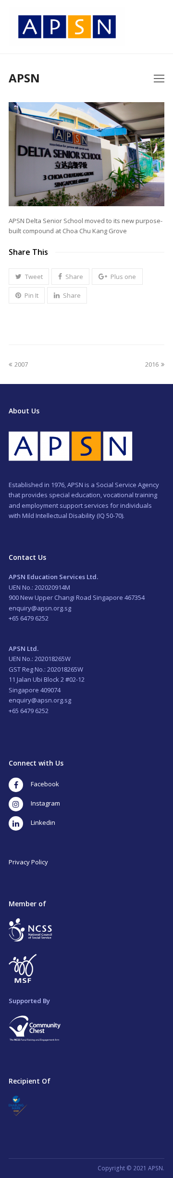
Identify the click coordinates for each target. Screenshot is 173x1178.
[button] (29, 276)
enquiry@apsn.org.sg (40, 608)
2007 (21, 364)
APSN (24, 78)
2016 (153, 364)
